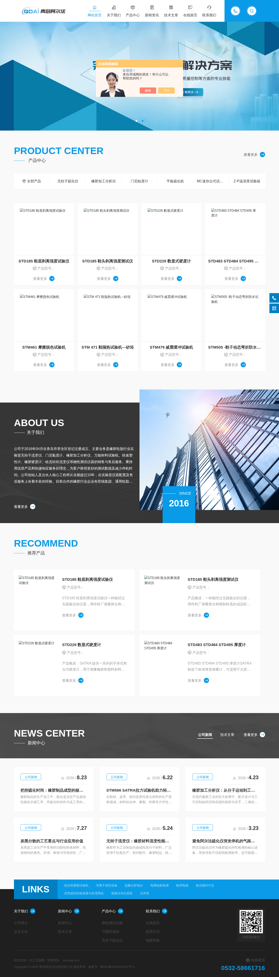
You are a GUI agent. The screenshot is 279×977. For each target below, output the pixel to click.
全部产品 (34, 181)
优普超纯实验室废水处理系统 (84, 893)
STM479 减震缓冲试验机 (171, 347)
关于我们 (114, 15)
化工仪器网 (36, 960)
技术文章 (171, 15)
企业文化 (21, 931)
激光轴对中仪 (205, 885)
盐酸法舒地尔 (134, 885)
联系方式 (153, 931)
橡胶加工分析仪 (103, 181)
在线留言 (190, 15)
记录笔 (144, 893)
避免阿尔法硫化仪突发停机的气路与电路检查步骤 (225, 841)
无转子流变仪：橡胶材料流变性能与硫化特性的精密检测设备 (139, 841)
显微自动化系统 (122, 893)
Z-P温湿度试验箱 (247, 181)
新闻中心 (65, 911)
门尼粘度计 (139, 181)
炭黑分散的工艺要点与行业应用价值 (51, 841)
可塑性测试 (110, 931)
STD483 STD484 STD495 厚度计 (236, 261)
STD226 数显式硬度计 (171, 261)
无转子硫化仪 (67, 181)
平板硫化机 (175, 181)
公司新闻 (31, 777)
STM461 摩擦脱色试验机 (44, 347)
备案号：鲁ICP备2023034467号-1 (111, 967)
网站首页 (95, 15)
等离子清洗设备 (106, 885)
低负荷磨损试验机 (76, 885)
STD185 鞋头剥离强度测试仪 (107, 261)
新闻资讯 (152, 15)
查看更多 (251, 154)
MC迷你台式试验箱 (212, 181)
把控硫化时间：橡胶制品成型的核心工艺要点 (53, 790)
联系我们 (209, 15)
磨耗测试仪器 (112, 923)
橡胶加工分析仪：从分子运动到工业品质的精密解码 (225, 790)
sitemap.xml (71, 960)
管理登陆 (53, 960)
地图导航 (153, 940)
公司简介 (21, 923)
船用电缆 (182, 885)
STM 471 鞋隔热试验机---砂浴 (108, 347)
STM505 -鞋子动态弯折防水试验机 (236, 347)
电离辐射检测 (159, 885)
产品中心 (133, 15)
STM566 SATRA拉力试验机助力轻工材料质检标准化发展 (139, 790)
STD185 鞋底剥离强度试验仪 (44, 261)
